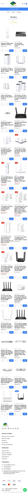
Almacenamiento (6, 452)
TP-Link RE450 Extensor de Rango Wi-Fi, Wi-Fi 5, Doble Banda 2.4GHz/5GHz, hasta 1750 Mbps (7, 179)
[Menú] (1, 3)
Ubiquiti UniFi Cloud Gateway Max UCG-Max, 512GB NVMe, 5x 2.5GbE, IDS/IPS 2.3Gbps (20, 380)
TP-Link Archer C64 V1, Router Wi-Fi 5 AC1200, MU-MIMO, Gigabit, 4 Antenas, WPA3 (20, 268)
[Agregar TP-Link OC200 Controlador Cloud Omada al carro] (25, 50)
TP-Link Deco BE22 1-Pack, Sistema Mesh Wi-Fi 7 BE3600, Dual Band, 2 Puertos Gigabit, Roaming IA (20, 298)
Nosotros (4, 440)
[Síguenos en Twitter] (13, 428)
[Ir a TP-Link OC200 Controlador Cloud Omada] (20, 34)
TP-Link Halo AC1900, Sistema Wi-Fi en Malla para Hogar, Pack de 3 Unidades (20, 151)
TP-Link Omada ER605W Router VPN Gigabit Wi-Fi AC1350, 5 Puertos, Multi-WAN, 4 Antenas (20, 325)
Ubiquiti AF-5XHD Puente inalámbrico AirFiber (7, 44)
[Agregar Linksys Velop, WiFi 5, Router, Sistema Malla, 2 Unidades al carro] (11, 104)
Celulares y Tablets (7, 454)
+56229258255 (7, 467)
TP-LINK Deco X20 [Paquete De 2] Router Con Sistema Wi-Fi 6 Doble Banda (6, 151)
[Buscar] (3, 3)
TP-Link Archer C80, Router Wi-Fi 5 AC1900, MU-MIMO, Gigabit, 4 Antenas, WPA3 (6, 297)
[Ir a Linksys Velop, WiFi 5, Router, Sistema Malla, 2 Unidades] (7, 86)
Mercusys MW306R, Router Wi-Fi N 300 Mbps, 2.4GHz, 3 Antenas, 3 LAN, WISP (19, 179)
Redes (13, 12)
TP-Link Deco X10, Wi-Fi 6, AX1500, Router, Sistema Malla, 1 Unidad (20, 238)
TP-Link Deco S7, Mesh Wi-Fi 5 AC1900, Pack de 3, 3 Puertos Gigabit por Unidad (20, 97)
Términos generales (7, 444)
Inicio (8, 12)
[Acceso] (22, 3)
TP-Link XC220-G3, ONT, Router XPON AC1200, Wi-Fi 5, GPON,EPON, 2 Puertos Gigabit (7, 407)
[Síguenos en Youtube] (15, 428)
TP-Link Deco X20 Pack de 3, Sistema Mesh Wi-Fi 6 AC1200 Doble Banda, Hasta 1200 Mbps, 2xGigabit (7, 269)
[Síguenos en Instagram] (8, 428)
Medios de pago (6, 438)
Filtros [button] (14, 22)
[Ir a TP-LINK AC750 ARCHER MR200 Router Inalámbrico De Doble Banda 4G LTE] (20, 113)
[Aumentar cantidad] (7, 50)
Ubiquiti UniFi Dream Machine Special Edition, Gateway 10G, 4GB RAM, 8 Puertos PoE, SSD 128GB (7, 353)
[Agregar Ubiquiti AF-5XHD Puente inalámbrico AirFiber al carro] (11, 50)
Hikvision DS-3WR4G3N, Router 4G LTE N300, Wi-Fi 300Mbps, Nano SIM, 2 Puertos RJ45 (20, 407)
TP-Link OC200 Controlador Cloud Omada (19, 45)
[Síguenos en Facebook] (11, 428)
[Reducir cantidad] (2, 50)
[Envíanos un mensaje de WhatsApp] (25, 490)
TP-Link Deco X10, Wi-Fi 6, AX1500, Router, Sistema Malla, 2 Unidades (7, 208)
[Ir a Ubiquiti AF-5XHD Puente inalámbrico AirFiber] (7, 34)
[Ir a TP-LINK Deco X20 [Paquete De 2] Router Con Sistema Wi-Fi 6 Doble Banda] (7, 140)
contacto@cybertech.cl (9, 465)
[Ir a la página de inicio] (13, 3)
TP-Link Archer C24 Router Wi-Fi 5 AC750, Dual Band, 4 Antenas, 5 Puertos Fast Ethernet (7, 325)
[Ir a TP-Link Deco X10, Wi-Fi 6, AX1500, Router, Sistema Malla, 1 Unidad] (20, 227)
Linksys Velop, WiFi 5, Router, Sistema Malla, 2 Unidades (7, 97)
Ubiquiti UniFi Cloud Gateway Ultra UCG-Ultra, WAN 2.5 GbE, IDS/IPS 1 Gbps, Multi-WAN (7, 380)
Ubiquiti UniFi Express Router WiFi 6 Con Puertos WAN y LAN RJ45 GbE (7, 124)
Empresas (4, 458)
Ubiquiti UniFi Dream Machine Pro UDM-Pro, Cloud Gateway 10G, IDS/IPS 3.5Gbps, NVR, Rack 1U (20, 353)
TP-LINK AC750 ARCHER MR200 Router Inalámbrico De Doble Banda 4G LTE (20, 124)
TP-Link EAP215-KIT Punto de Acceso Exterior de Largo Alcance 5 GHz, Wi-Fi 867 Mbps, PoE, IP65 (7, 239)
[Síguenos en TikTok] (18, 428)
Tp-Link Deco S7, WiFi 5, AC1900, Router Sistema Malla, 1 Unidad (7, 70)
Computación (5, 456)
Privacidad (5, 442)
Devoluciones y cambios (8, 436)
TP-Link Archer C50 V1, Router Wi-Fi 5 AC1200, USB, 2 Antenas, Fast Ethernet (20, 70)
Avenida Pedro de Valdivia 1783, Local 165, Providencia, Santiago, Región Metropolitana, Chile (14, 472)
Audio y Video (5, 450)
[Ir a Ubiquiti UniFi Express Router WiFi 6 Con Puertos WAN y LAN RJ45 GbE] (7, 113)
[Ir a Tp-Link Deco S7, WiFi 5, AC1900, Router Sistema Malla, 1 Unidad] (7, 59)
